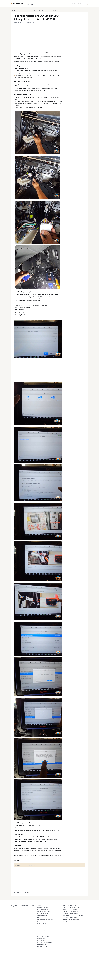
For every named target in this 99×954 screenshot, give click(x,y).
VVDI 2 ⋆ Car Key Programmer (70, 911)
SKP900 (45, 2)
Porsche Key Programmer (43, 936)
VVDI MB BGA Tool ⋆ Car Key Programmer (73, 915)
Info (22, 10)
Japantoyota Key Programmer (44, 921)
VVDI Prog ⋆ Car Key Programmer (71, 907)
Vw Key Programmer (42, 946)
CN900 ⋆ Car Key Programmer (70, 921)
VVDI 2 (32, 4)
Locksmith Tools (41, 928)
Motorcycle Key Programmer (44, 930)
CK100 (62, 2)
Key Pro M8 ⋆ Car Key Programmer (71, 905)
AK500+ (27, 4)
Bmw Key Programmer (42, 907)
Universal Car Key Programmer (45, 942)
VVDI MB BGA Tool (37, 2)
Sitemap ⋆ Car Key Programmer (71, 919)
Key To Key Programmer (43, 926)
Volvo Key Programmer (43, 944)
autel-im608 (18, 892)
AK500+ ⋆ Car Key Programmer (70, 917)
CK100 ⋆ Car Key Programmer (70, 909)
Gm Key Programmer (42, 915)
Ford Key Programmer (42, 913)
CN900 (50, 2)
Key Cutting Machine (42, 923)
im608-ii (26, 892)
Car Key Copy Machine (42, 909)
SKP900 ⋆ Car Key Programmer (70, 913)
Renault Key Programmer (43, 940)
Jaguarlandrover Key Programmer (45, 919)
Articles (38, 4)
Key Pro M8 (56, 2)
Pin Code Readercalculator (43, 934)
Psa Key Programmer (42, 938)
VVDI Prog (28, 2)
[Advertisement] (49, 40)
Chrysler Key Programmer (43, 911)
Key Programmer (18, 3)
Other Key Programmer (43, 932)
